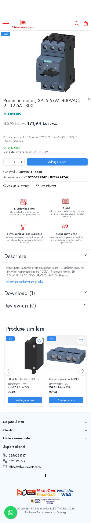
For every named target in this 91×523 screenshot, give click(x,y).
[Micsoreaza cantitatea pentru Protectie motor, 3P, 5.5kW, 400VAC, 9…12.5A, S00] (6, 162)
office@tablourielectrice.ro (24, 467)
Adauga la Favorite (17, 186)
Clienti (7, 430)
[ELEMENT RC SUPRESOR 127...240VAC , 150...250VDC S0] (25, 355)
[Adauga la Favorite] (39, 340)
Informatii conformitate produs (24, 282)
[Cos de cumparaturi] (85, 23)
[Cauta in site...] (77, 23)
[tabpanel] (45, 62)
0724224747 (16, 461)
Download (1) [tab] (19, 293)
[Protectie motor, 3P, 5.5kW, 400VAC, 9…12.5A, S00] (45, 62)
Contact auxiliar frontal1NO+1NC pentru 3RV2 (66, 379)
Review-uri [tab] (20, 306)
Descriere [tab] (15, 256)
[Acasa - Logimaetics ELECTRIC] (23, 24)
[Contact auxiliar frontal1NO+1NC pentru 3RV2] (66, 355)
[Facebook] (45, 475)
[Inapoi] (87, 100)
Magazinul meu (13, 422)
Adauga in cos (57, 162)
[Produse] (5, 24)
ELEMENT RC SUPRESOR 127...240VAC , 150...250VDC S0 (25, 379)
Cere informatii (48, 186)
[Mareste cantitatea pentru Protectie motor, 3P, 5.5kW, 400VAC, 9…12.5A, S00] (21, 162)
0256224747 (17, 455)
